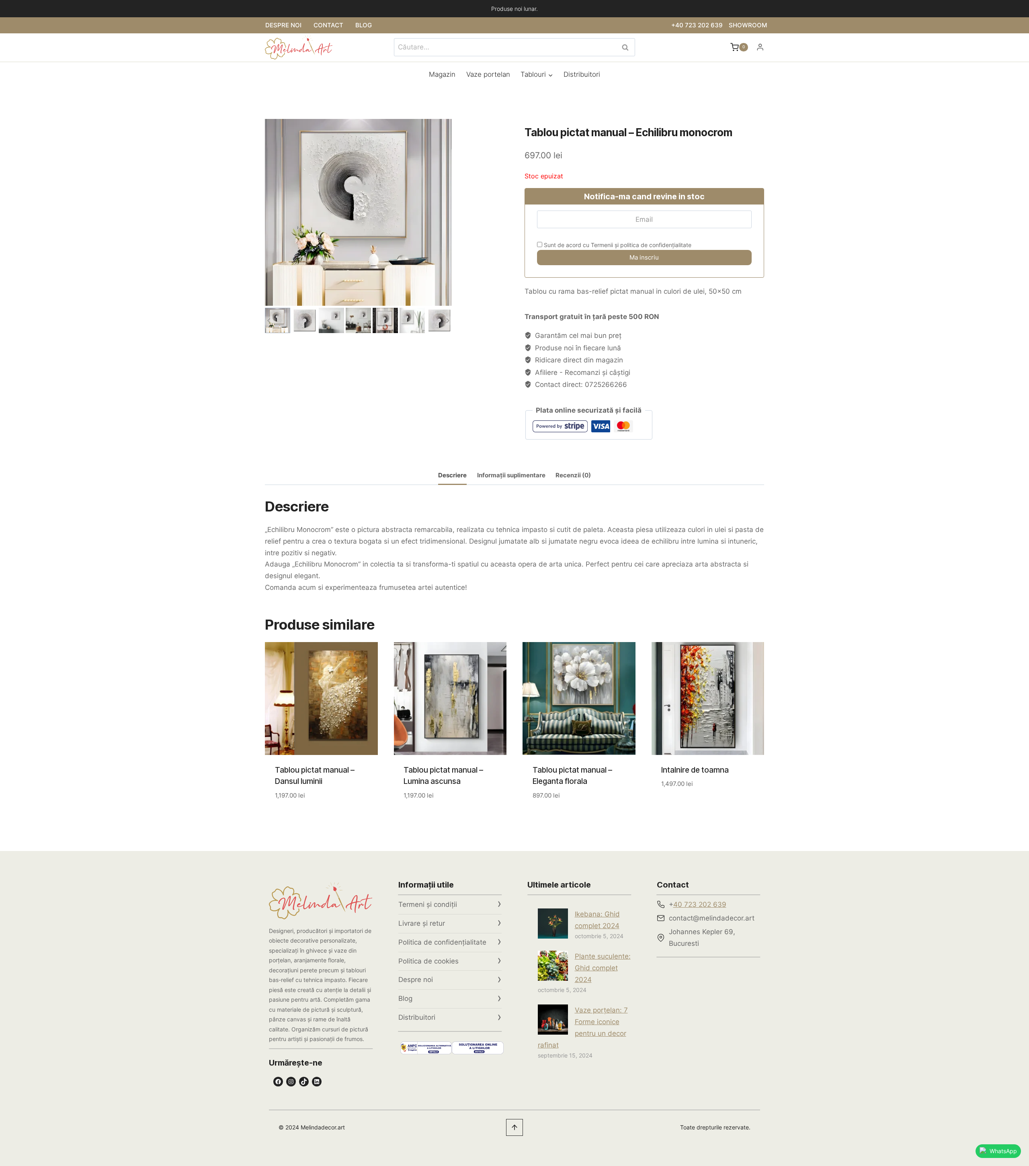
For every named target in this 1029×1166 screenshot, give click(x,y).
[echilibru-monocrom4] (358, 212)
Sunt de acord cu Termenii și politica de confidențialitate (616, 244)
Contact (328, 25)
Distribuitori (582, 74)
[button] (277, 320)
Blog (363, 25)
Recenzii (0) (573, 475)
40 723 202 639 (699, 904)
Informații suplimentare (511, 475)
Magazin (442, 74)
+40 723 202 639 (697, 25)
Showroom (748, 25)
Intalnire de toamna (695, 770)
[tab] (452, 476)
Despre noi (283, 25)
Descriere (452, 475)
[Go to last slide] (269, 320)
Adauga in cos (685, 807)
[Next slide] (447, 320)
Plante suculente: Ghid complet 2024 (603, 968)
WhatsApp (1003, 1151)
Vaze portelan (488, 74)
